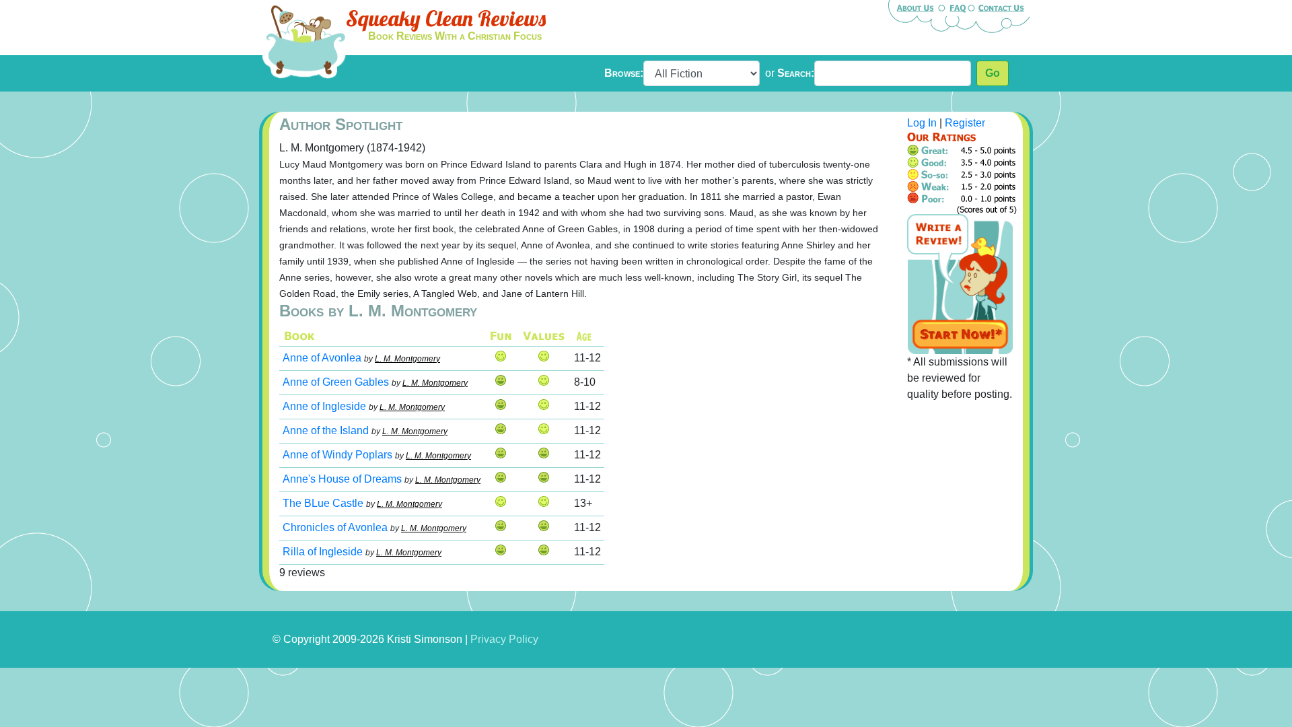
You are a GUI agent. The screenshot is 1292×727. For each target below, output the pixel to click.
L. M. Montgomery (407, 359)
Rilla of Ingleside (323, 551)
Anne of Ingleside (324, 406)
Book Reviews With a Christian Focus (455, 36)
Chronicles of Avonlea (335, 527)
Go (992, 73)
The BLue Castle (323, 503)
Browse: (623, 73)
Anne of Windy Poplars (337, 454)
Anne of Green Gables (336, 382)
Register (965, 123)
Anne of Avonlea (322, 358)
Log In (922, 123)
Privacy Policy (504, 639)
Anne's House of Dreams (342, 479)
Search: (795, 73)
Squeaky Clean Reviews (446, 18)
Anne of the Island (326, 430)
